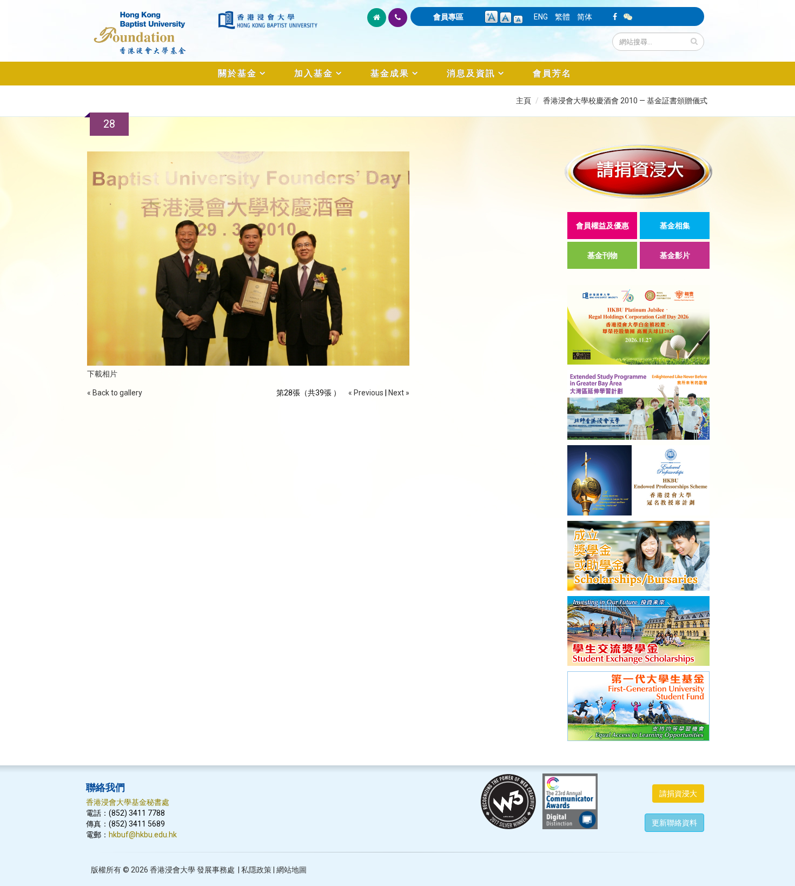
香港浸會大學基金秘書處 (127, 802)
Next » (398, 392)
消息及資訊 (471, 73)
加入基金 (313, 73)
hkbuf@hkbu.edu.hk (143, 834)
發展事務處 (216, 869)
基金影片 (675, 255)
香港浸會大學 (172, 869)
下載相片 (102, 373)
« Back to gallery (114, 392)
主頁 (523, 100)
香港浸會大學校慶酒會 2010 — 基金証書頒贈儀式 (625, 100)
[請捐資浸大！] (638, 171)
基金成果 (389, 73)
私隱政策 (256, 869)
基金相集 (675, 225)
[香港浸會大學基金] (151, 27)
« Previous (365, 392)
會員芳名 (552, 73)
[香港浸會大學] (267, 20)
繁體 (562, 16)
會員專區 (448, 16)
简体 (584, 16)
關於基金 (237, 73)
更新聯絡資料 (674, 822)
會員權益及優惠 (602, 225)
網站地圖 (291, 869)
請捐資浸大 (678, 793)
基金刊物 (602, 255)
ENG (541, 16)
